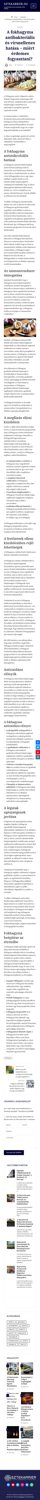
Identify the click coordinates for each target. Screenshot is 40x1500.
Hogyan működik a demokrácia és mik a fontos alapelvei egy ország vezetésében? (16, 1086)
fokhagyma (8, 1058)
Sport (11, 1333)
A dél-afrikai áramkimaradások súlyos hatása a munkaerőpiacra (15, 1445)
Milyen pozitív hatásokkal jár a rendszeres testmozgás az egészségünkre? (24, 1072)
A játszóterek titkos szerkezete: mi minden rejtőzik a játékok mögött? (25, 1223)
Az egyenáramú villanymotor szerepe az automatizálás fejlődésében (23, 1199)
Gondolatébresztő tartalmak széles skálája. (14, 7)
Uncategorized (13, 1340)
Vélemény (12, 1344)
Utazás (25, 1340)
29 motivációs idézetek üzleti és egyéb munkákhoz (12, 1381)
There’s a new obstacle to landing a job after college (12, 1410)
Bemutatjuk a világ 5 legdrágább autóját (27, 1380)
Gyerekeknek (13, 1325)
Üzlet (23, 1344)
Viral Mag (21, 1497)
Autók (11, 1322)
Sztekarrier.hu (16, 4)
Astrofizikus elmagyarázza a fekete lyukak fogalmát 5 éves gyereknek (27, 1413)
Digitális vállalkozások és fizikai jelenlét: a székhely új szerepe (24, 1175)
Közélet (22, 1329)
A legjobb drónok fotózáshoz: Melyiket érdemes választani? (26, 1446)
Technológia (13, 1337)
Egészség (20, 27)
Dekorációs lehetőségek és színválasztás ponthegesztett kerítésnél (23, 1246)
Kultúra (11, 1329)
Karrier (25, 1325)
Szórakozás (22, 1333)
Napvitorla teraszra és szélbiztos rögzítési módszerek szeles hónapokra (24, 1272)
